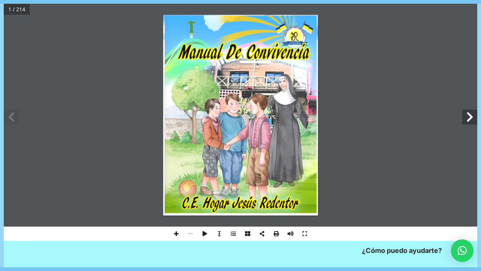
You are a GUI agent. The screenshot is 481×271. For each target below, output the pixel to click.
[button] (462, 250)
